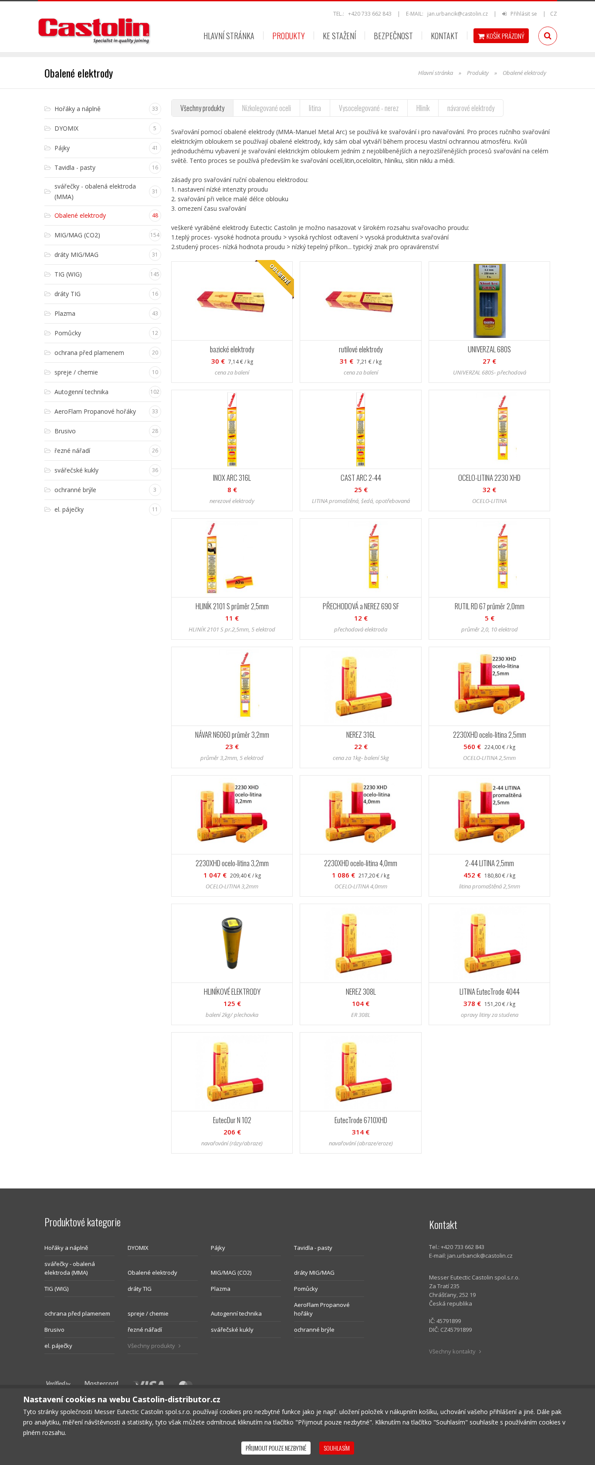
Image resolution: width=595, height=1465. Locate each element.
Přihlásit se (522, 13)
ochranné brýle (314, 1329)
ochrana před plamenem (77, 1313)
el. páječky (58, 1346)
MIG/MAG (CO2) (231, 1272)
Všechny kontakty (453, 1351)
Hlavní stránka (228, 35)
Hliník (422, 108)
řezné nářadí (145, 1329)
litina (315, 108)
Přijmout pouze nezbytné (276, 1447)
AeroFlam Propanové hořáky (322, 1309)
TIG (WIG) (56, 1289)
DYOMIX (138, 1248)
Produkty (288, 35)
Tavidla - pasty (313, 1248)
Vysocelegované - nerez (369, 108)
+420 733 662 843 (370, 13)
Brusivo (54, 1329)
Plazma (220, 1289)
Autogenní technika (236, 1313)
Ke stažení (339, 35)
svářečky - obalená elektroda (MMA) (69, 1268)
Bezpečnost (393, 35)
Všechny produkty (202, 108)
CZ (553, 13)
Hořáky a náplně (66, 1248)
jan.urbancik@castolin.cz (457, 13)
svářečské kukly (232, 1329)
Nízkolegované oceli (266, 108)
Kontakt (444, 35)
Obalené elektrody (152, 1272)
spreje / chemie (148, 1313)
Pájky (218, 1248)
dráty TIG (140, 1289)
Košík (505, 36)
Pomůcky (306, 1289)
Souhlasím (337, 1447)
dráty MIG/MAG (314, 1272)
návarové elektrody (470, 108)
